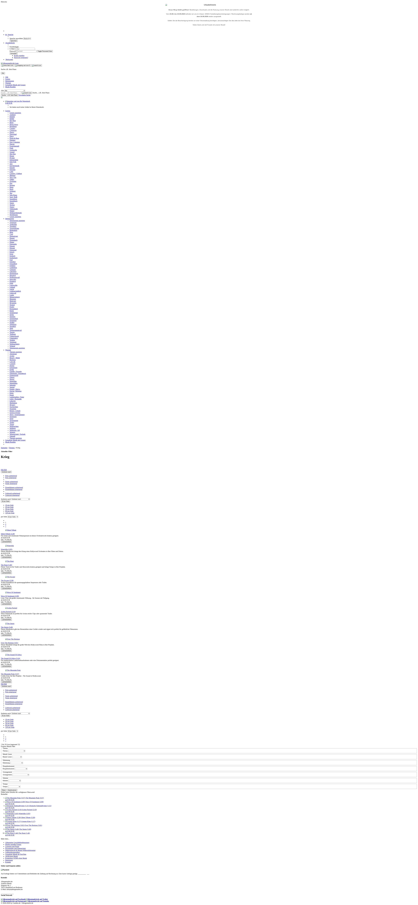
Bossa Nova (14, 124)
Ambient (13, 115)
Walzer (12, 211)
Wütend (12, 346)
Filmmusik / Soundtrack (18, 373)
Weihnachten (14, 426)
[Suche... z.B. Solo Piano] (26, 93)
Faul (11, 260)
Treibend (13, 334)
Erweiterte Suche (24, 95)
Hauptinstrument (8, 769)
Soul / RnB (13, 197)
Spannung (13, 417)
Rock (11, 189)
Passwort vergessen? (21, 57)
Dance (12, 132)
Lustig (12, 295)
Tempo (5, 786)
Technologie (14, 420)
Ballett (12, 119)
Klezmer (12, 170)
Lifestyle (13, 401)
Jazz (11, 164)
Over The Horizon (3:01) (9, 643)
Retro (11, 187)
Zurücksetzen (12, 790)
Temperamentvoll (16, 330)
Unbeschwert (14, 336)
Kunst (12, 395)
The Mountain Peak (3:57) (10, 674)
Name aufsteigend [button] (11, 482)
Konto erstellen (19, 56)
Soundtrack (13, 201)
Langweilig (13, 285)
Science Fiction (15, 413)
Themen (8, 83)
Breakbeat (13, 126)
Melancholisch (15, 297)
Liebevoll (13, 293)
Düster (12, 242)
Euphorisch (13, 258)
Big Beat (13, 121)
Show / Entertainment (17, 415)
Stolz (11, 328)
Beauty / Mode (15, 358)
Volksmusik (14, 209)
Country (12, 128)
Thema (5, 751)
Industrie (13, 385)
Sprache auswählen (16, 38)
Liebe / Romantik (16, 399)
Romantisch (14, 309)
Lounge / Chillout (16, 173)
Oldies (12, 179)
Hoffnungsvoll (15, 277)
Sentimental (14, 313)
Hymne (12, 158)
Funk (11, 148)
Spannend (13, 320)
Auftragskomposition (12, 852)
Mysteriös (13, 303)
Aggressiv (13, 222)
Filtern (4, 790)
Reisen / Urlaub (15, 411)
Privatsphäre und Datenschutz (15, 848)
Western (12, 432)
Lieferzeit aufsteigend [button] (12, 493)
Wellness (13, 428)
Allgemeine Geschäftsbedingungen (17, 842)
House (12, 156)
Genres (7, 79)
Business (13, 360)
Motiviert (13, 301)
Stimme (5, 781)
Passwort (13, 51)
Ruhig (12, 311)
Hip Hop (13, 154)
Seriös (12, 315)
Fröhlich (12, 266)
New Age (13, 177)
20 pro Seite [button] (9, 507)
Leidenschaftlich (15, 291)
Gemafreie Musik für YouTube (15, 854)
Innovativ (13, 279)
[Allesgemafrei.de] (10, 63)
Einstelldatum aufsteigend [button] (14, 487)
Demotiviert (14, 236)
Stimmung (6, 763)
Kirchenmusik (14, 166)
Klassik (12, 168)
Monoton (13, 299)
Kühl (11, 283)
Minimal (12, 175)
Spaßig (12, 322)
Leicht (12, 289)
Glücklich (13, 271)
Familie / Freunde (16, 371)
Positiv (12, 307)
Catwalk (12, 362)
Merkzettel (9, 59)
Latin (11, 172)
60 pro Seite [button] (9, 511)
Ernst (11, 254)
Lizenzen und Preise (12, 846)
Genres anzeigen (15, 113)
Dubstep (12, 140)
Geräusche (13, 150)
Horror (12, 379)
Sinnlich (12, 317)
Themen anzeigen (16, 352)
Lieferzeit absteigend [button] (12, 495)
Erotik (12, 369)
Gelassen (13, 270)
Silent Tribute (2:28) (8, 534)
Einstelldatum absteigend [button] (13, 489)
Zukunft (12, 436)
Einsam (12, 246)
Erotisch (12, 256)
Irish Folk (13, 162)
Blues (11, 122)
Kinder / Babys (15, 389)
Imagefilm (13, 381)
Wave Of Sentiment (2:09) (10, 596)
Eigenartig (13, 244)
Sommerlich (14, 319)
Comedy (12, 364)
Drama (12, 366)
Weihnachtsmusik (16, 213)
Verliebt (12, 340)
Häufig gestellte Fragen (13, 844)
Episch (12, 252)
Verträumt (13, 342)
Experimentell (14, 146)
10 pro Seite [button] (9, 505)
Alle (6, 77)
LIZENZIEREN (6, 542)
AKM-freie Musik (11, 856)
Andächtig (13, 224)
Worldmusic (14, 215)
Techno (12, 205)
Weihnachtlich (14, 344)
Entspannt (13, 250)
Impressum (9, 860)
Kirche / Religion (15, 391)
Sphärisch (13, 324)
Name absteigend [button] (11, 484)
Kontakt (8, 862)
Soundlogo (13, 199)
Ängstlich (13, 226)
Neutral (12, 305)
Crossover (13, 130)
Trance (12, 207)
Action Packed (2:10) (8, 612)
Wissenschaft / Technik (17, 434)
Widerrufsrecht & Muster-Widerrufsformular (20, 850)
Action (12, 356)
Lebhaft (12, 287)
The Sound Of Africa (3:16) (10, 658)
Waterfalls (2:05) (6, 549)
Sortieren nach (6, 499)
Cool (11, 234)
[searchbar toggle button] (36, 65)
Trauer (12, 424)
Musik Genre (7, 757)
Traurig (12, 332)
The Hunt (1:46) (6, 565)
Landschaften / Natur (17, 397)
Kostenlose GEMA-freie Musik (16, 858)
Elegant (12, 248)
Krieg (11, 393)
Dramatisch (13, 240)
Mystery (12, 405)
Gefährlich (13, 268)
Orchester (13, 181)
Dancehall (13, 134)
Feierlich (13, 262)
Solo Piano (13, 195)
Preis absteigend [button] (10, 478)
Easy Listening (15, 142)
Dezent (12, 238)
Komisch (13, 281)
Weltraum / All (15, 430)
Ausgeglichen (14, 228)
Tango (12, 203)
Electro (12, 144)
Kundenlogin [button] (10, 43)
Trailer (12, 422)
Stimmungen (9, 81)
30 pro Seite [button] (9, 509)
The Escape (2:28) (7, 580)
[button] (9, 35)
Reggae (12, 185)
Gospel (12, 152)
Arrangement (7, 775)
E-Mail (12, 49)
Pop (11, 183)
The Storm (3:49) (7, 627)
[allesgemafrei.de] (2, 97)
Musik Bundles (10, 87)
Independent (14, 160)
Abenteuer (13, 354)
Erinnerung (13, 368)
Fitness (12, 377)
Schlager (13, 191)
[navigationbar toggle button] (7, 65)
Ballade (12, 117)
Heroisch (13, 275)
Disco (12, 136)
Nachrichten (14, 407)
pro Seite (4, 517)
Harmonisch (14, 273)
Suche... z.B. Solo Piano (41, 93)
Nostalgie (13, 409)
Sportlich (13, 326)
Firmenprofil (14, 375)
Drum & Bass (14, 138)
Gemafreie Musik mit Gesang (15, 85)
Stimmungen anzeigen (17, 221)
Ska (11, 193)
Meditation (13, 403)
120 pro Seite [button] (9, 513)
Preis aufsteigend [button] (11, 476)
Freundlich (13, 264)
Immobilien (13, 383)
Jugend (12, 387)
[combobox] (6, 472)
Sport (11, 419)
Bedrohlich (13, 230)
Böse (11, 232)
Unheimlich (14, 338)
